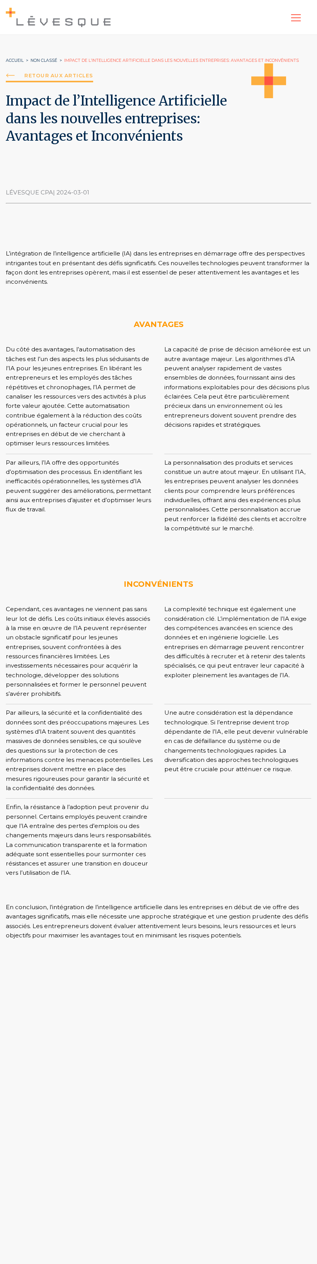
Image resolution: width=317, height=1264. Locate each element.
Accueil (15, 60)
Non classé (44, 60)
